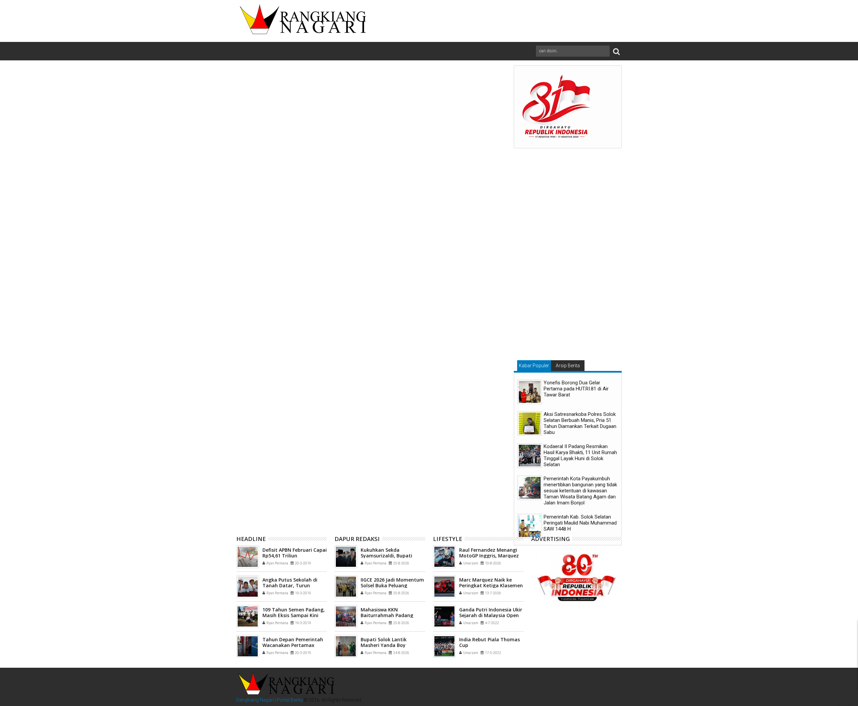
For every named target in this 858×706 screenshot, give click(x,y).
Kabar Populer (534, 365)
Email (483, 122)
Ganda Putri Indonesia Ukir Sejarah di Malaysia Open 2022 (490, 615)
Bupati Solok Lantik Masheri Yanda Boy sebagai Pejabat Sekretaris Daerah (459, 494)
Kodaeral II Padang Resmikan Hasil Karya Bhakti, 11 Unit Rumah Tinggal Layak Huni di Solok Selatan (580, 455)
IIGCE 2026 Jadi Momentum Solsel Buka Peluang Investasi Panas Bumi (392, 585)
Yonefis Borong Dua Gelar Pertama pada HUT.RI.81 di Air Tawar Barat (576, 389)
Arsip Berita (568, 365)
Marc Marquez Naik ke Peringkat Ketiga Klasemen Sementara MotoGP (491, 585)
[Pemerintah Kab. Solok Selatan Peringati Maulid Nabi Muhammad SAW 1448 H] (530, 526)
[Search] (616, 51)
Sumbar (317, 383)
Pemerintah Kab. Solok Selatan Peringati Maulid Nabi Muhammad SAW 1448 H (580, 523)
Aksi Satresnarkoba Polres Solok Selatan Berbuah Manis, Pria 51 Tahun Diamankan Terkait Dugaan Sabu (580, 423)
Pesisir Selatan (289, 383)
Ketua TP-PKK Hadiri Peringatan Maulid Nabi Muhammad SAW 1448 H (283, 494)
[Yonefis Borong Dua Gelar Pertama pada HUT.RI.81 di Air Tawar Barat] (530, 392)
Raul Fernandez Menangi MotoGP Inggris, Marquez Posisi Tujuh (489, 555)
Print (460, 122)
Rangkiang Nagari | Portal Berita (269, 700)
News (263, 383)
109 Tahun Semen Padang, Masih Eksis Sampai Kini (293, 612)
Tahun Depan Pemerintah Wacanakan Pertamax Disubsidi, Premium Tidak (292, 645)
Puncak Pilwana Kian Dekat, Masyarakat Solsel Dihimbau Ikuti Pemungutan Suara (369, 494)
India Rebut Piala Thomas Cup (489, 642)
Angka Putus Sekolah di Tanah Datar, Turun (289, 583)
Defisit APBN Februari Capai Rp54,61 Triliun (294, 553)
